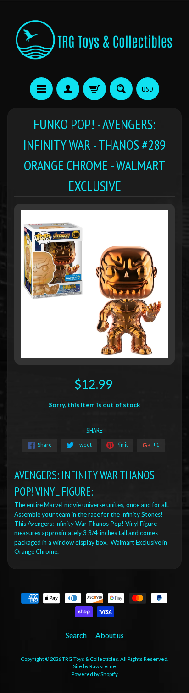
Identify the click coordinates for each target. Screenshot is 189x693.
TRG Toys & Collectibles (90, 659)
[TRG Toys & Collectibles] (94, 40)
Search (76, 635)
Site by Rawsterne (94, 666)
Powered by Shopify (95, 674)
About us (109, 635)
